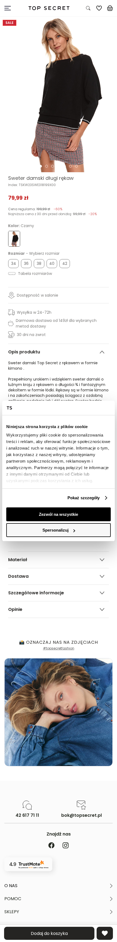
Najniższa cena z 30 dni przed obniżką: (52, 214)
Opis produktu (24, 352)
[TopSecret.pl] (49, 8)
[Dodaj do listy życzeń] (105, 933)
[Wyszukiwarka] (88, 8)
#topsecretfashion (58, 648)
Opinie (15, 609)
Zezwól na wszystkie (58, 514)
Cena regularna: (35, 209)
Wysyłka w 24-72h (34, 312)
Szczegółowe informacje (36, 593)
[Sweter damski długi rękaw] (58, 94)
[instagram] (66, 845)
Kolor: (21, 225)
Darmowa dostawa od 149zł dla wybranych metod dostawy (56, 323)
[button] (58, 885)
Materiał (17, 560)
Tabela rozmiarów (34, 273)
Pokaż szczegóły (83, 497)
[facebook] (51, 845)
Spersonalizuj (55, 530)
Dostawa (18, 576)
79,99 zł (18, 197)
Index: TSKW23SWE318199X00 (32, 185)
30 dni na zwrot (31, 334)
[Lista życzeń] (99, 8)
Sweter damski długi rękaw (41, 178)
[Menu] (9, 8)
